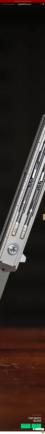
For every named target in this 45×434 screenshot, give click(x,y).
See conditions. (31, 1)
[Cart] (42, 4)
